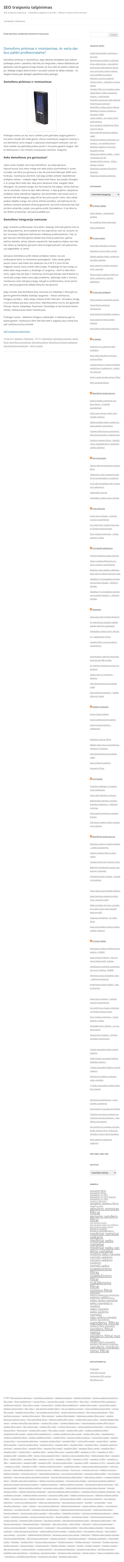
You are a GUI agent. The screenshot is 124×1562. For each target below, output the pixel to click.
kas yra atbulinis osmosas (72, 1408)
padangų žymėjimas (63, 1398)
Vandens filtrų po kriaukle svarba (105, 89)
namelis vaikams (101, 1257)
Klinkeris (97, 339)
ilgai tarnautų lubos (12, 1549)
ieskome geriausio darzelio (101, 1517)
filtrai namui (22, 1430)
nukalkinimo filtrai (100, 1284)
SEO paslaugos (99, 458)
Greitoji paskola (42, 1545)
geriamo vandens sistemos (78, 1437)
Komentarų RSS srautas (100, 1376)
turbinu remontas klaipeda (15, 1527)
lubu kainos (46, 1524)
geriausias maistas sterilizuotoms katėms (21, 1484)
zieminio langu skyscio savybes (34, 1513)
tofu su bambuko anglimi (67, 1527)
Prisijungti (94, 1369)
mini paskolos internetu (93, 1531)
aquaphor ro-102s (105, 1452)
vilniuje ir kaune (89, 1553)
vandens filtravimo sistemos (104, 1344)
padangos (95, 1293)
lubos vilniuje (74, 1524)
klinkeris (109, 1231)
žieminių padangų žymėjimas (105, 1398)
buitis (25, 1506)
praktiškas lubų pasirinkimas (16, 1553)
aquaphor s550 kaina (98, 1201)
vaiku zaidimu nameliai (103, 1317)
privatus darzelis (11, 1520)
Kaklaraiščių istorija (98, 492)
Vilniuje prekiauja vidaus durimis (104, 555)
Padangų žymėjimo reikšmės (103, 175)
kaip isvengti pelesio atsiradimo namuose (31, 1477)
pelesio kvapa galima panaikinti (95, 1466)
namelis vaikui (99, 1266)
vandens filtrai (104, 1323)
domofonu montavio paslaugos (63, 342)
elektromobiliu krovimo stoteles (53, 1531)
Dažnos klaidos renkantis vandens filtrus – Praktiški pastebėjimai (103, 404)
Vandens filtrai (27, 1542)
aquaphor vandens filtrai (104, 1203)
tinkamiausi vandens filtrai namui (90, 1416)
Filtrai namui (99, 238)
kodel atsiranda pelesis (103, 1509)
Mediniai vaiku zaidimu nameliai (105, 1535)
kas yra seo (75, 1470)
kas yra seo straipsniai (92, 1499)
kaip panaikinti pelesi (98, 1223)
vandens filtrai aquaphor (102, 1326)
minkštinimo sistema (12, 1405)
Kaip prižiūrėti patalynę (100, 763)
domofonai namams (62, 338)
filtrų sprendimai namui (37, 1419)
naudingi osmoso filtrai (24, 1412)
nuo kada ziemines (22, 1509)
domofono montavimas (20, 342)
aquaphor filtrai (98, 1190)
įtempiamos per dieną (47, 1556)
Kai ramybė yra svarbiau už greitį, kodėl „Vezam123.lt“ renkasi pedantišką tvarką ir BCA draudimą (105, 1130)
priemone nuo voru (90, 1470)
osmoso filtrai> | (40, 1401)
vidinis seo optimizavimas (49, 1502)
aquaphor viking (96, 1206)
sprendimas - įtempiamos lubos (42, 1553)
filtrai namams (48, 1416)
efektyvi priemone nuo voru (81, 1495)
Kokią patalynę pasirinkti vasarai (104, 299)
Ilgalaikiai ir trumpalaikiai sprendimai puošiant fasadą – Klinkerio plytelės (105, 583)
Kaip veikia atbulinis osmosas (103, 245)
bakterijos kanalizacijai (70, 1506)
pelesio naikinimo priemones (104, 1295)
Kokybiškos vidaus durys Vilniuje (104, 107)
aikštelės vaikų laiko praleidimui (24, 1481)
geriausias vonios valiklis (53, 1488)
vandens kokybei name (70, 1423)
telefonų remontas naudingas (51, 1481)
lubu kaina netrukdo (52, 1520)
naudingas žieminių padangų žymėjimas (98, 1491)
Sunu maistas (99, 509)
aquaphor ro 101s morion (103, 1197)
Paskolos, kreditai (109, 1545)
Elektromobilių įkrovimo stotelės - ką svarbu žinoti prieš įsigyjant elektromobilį (105, 909)
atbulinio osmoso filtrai (13, 1408)
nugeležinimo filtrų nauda (14, 1434)
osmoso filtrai (101, 1290)
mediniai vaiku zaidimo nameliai (105, 1249)
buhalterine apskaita (19, 1517)
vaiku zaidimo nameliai (99, 1313)
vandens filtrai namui (101, 1331)
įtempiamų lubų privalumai (69, 1553)
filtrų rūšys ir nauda (31, 1405)
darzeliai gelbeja (62, 1517)
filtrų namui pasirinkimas (97, 1412)
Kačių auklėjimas (97, 227)
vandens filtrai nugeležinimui (39, 1434)
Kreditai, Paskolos (92, 1545)
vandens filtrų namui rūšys (87, 1419)
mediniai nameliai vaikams (104, 1235)
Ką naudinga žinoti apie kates (103, 222)
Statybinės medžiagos (103, 548)
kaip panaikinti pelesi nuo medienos (104, 1225)
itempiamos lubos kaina (101, 1520)
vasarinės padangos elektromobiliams (64, 1491)
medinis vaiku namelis (105, 1254)
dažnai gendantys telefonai (30, 1488)
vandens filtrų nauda (88, 1405)
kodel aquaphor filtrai (100, 1455)
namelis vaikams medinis (101, 1261)
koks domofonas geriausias (16, 346)
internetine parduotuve (43, 1398)
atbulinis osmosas (104, 1208)
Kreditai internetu (82, 1542)
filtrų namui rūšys (30, 1426)
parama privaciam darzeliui (42, 1517)
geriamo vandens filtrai (104, 1218)
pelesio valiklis (99, 1297)
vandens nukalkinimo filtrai (40, 1437)
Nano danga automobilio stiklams (105, 891)
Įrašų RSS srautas (97, 1372)
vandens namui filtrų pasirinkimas (25, 1423)
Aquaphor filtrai (97, 150)
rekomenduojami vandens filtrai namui (98, 1423)
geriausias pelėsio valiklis (95, 1473)
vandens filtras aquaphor (103, 1342)
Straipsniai (96, 1542)
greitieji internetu (45, 1549)
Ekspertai (97, 610)
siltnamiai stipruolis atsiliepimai (45, 1509)
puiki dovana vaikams (93, 1477)
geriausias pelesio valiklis (70, 1499)
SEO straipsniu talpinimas (17, 331)
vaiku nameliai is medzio (101, 1304)
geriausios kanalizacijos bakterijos (96, 1513)
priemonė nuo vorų (43, 1470)
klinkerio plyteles (98, 1228)
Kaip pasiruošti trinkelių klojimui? (105, 617)
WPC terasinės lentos (99, 382)
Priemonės (28, 338)
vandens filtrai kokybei (65, 1416)
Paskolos (71, 1545)
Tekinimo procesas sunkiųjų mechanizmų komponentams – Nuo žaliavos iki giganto (105, 1118)
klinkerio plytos (97, 1231)
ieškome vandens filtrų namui (61, 1419)
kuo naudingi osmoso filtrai (47, 1412)
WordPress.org (96, 1379)
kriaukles (88, 1502)
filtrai (95, 1212)
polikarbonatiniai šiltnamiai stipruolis (75, 1509)
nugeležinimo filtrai (101, 1277)
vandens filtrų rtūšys (49, 1423)
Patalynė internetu (102, 292)
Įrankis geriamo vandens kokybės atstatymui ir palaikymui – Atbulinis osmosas (105, 368)
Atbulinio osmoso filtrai (100, 739)
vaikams (32, 1506)
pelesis (112, 1298)
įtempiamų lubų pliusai (86, 1549)
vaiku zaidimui (54, 1513)
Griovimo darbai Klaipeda (14, 1538)
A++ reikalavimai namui (100, 636)
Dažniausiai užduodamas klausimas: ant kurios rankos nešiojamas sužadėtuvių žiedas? (104, 71)
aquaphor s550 (44, 1463)
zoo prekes (21, 1535)
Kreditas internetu (110, 1542)
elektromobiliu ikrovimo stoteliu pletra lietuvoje (85, 1488)
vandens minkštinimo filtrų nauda (67, 1434)
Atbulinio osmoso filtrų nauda (103, 251)
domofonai (47, 338)
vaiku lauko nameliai (104, 1300)
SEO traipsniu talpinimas (28, 7)
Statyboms (97, 779)
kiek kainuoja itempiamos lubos (76, 1520)
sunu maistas (9, 1535)
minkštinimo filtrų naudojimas (103, 1401)
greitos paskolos (29, 1549)
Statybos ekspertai (58, 1538)
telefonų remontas (61, 1470)
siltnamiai (86, 1524)
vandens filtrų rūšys (48, 1426)
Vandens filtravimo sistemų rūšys (105, 862)
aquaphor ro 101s (99, 1194)
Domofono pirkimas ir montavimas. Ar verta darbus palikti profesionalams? (41, 50)
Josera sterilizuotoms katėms (103, 719)
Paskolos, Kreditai (58, 1545)
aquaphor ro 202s (12, 1466)
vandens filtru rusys (55, 1452)
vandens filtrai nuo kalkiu (105, 1337)
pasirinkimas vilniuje (79, 1517)
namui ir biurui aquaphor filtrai (47, 1455)
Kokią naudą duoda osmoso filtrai (105, 377)
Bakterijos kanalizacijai (104, 393)
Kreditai (80, 1545)
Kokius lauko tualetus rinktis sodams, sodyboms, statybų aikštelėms (104, 278)
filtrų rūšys (8, 1401)
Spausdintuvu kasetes (77, 1538)
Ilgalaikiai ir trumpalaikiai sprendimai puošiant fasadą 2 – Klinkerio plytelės (105, 595)
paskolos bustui (75, 1531)
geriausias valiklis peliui (59, 1495)
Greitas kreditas (27, 1545)
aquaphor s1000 (25, 1455)
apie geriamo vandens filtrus (48, 1408)
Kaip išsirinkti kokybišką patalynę (105, 314)
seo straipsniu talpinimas (27, 1441)
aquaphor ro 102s (99, 1199)
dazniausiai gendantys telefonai (101, 1481)
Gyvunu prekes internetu (45, 1542)
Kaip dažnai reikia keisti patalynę (104, 328)
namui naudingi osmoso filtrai (97, 1408)
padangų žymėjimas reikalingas (32, 1491)
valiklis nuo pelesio (99, 1319)
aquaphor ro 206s (29, 1466)
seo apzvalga (99, 1502)
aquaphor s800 (72, 1452)
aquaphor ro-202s (63, 1459)
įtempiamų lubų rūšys (68, 1556)
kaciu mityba (110, 1531)
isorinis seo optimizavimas (25, 1502)
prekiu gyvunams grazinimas (26, 1531)
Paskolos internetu (65, 1542)
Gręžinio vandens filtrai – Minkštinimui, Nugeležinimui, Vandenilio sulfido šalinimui (105, 444)
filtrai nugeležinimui (23, 1401)
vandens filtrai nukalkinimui (66, 1405)
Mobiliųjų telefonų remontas (103, 147)
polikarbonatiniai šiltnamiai (39, 1535)
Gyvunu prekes (99, 206)
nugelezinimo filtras (101, 1270)
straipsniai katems (35, 1527)
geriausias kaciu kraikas (76, 1481)
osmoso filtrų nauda (56, 1401)
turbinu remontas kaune (102, 1524)
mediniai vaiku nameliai (101, 1242)
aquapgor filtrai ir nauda (89, 1448)
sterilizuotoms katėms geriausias (99, 1484)
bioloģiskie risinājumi (71, 1513)
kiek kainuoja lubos (31, 1524)
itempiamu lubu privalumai (31, 1520)
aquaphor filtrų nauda (53, 1448)
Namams (19, 338)
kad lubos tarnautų (106, 1549)
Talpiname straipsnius (14, 21)
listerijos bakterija (11, 1513)
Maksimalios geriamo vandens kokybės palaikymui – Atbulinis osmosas (104, 804)
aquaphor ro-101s (88, 1452)
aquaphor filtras (98, 1192)
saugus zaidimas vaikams (93, 1506)
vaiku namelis (99, 1309)
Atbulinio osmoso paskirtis (102, 78)
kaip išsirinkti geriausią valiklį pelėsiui (66, 1477)
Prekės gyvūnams (100, 707)
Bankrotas (85, 1535)
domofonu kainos (40, 342)
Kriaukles (15, 1542)
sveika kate (50, 1527)
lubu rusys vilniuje (59, 1524)
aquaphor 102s (113, 1463)
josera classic (52, 1499)
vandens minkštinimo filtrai (96, 1430)
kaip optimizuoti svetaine (72, 1502)
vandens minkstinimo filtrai (105, 1349)
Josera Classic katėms (99, 714)
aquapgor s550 (10, 1455)
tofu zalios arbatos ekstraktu (91, 1527)
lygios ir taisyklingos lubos (108, 1553)
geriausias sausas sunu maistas (66, 1535)
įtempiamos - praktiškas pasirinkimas (20, 1556)
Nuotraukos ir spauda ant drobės (105, 1109)
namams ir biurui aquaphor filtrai (76, 1455)
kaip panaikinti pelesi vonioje (101, 1227)
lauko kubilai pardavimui (23, 1470)
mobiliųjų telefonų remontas (71, 1484)
